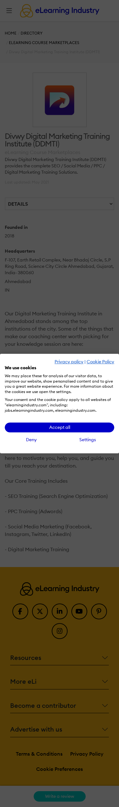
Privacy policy (69, 362)
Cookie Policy (100, 362)
